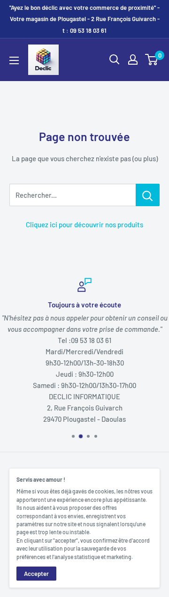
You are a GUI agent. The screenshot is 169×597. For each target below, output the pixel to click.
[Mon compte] (133, 59)
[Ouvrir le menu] (14, 60)
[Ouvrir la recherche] (114, 59)
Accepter (36, 573)
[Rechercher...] (148, 195)
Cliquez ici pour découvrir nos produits (84, 224)
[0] (152, 59)
